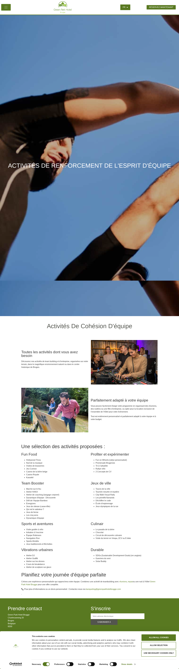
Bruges (11, 621)
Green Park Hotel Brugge (19, 615)
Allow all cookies (159, 637)
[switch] (69, 664)
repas (130, 582)
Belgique (12, 623)
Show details (126, 664)
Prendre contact (25, 608)
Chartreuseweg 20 (16, 618)
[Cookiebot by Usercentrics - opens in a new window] (15, 664)
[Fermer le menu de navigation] (6, 7)
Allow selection (159, 645)
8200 (10, 626)
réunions (123, 582)
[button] (93, 362)
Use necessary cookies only (159, 653)
